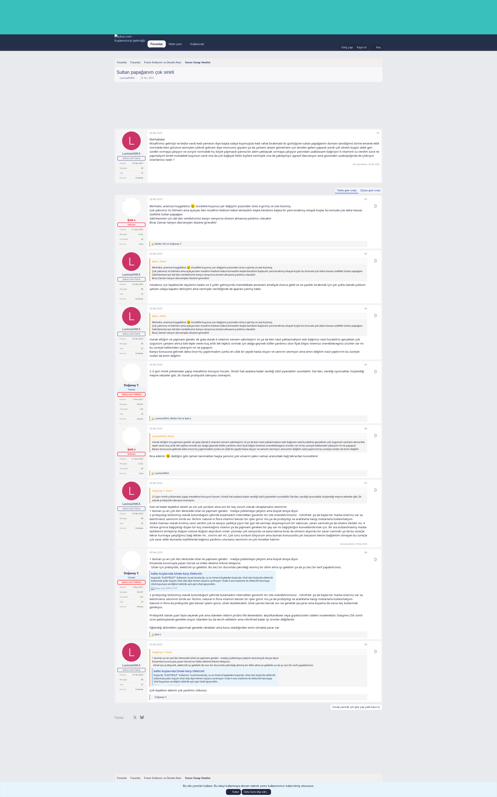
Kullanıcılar (197, 44)
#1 (378, 133)
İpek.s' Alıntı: (159, 261)
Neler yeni (175, 44)
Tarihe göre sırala (346, 190)
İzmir (141, 244)
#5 (365, 364)
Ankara (140, 419)
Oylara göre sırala (370, 190)
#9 (365, 644)
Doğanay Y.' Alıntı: (162, 490)
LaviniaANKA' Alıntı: (163, 436)
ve (168, 244)
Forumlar (156, 44)
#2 (365, 199)
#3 (365, 253)
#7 (365, 483)
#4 (365, 308)
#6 (365, 428)
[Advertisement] (248, 94)
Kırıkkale (139, 178)
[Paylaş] (372, 133)
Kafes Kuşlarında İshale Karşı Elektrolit (176, 573)
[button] (184, 44)
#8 (365, 552)
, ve (173, 418)
